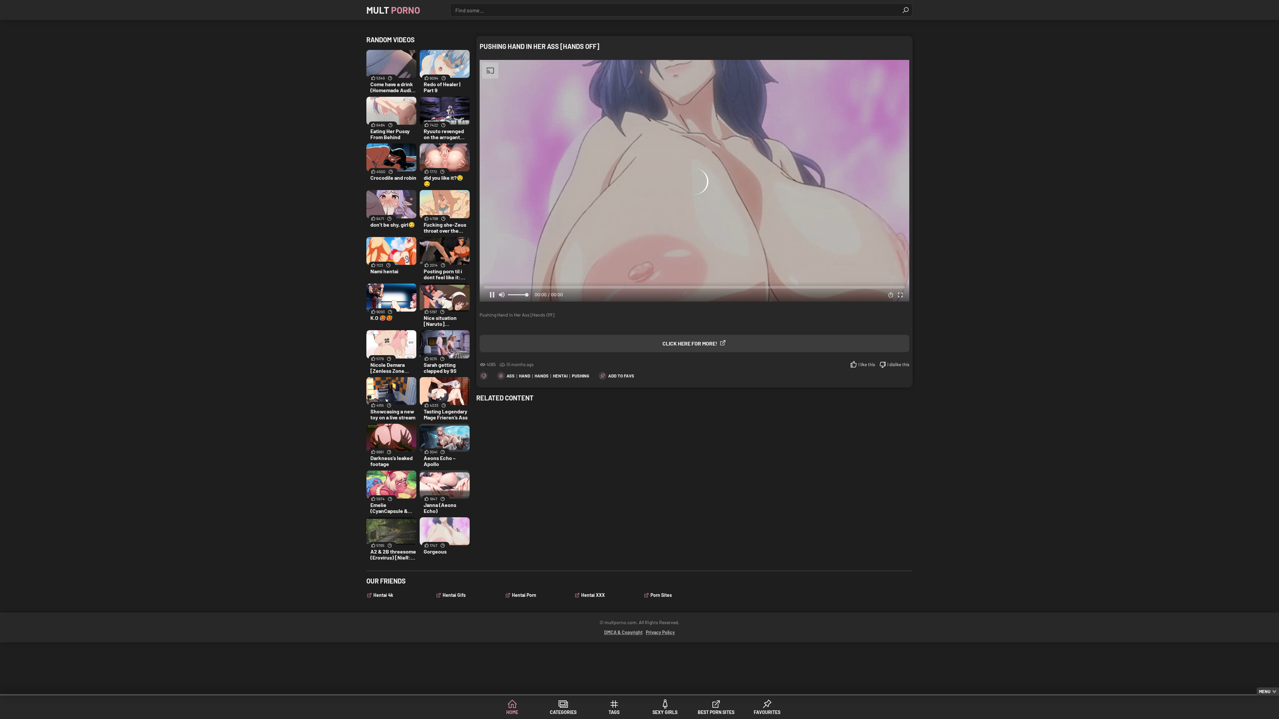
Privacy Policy (660, 632)
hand (524, 375)
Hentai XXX (593, 595)
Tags (614, 712)
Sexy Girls (664, 712)
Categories (563, 712)
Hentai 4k (383, 595)
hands (542, 375)
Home (512, 712)
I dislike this (898, 364)
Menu (1264, 691)
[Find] (905, 10)
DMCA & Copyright (623, 632)
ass (511, 375)
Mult (393, 10)
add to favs (621, 375)
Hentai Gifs (454, 595)
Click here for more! (689, 343)
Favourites (767, 712)
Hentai (560, 375)
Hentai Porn (524, 595)
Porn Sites (661, 595)
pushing (580, 375)
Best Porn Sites (716, 712)
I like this (866, 364)
